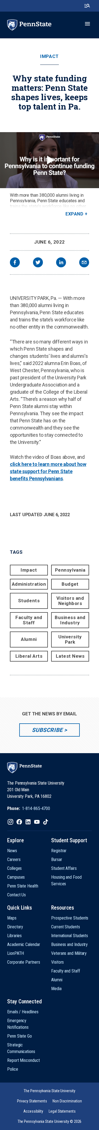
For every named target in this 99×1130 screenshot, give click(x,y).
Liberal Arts (28, 656)
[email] (84, 263)
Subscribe (47, 730)
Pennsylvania (70, 570)
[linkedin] (61, 263)
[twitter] (38, 263)
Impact (49, 56)
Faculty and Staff (28, 620)
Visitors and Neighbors (70, 600)
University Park (70, 639)
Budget (70, 584)
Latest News (70, 656)
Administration (29, 584)
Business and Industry (70, 620)
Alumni (29, 639)
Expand (74, 214)
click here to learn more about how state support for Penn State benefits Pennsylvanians (48, 471)
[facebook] (15, 263)
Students (29, 600)
